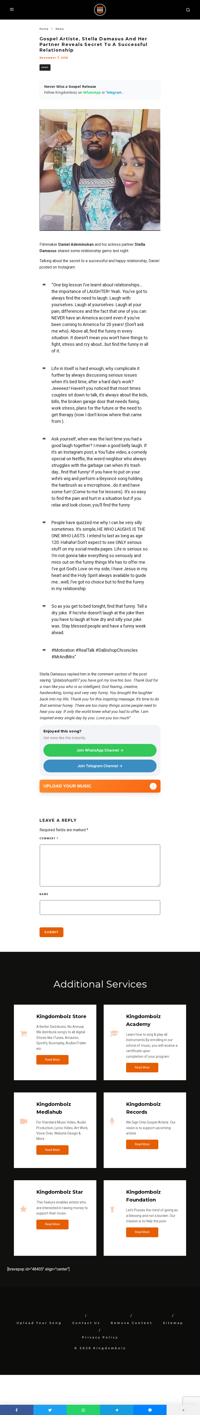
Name (44, 894)
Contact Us (86, 1323)
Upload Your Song (39, 1323)
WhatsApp (92, 92)
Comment (49, 838)
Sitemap (173, 1323)
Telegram (114, 92)
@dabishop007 (66, 680)
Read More (52, 1059)
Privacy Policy (100, 1337)
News (45, 67)
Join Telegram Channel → (100, 766)
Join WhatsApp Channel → (100, 750)
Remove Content (131, 1323)
